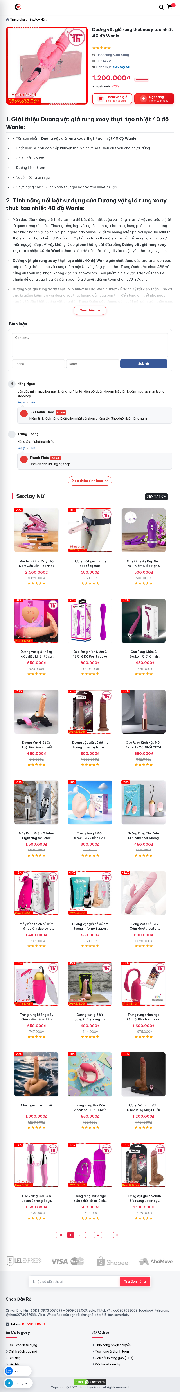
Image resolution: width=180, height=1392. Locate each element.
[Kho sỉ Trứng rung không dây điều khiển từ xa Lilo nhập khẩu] (36, 984)
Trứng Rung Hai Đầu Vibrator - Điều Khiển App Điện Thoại (90, 1110)
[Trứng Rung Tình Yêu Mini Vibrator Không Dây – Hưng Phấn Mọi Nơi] (144, 802)
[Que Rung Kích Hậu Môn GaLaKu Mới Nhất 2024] (144, 712)
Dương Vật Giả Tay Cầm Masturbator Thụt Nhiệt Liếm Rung (143, 928)
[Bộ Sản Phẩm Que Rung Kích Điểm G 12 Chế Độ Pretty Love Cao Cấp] (90, 621)
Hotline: (27, 1324)
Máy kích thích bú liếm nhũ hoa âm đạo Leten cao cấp (36, 928)
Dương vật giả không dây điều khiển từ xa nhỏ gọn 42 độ (36, 656)
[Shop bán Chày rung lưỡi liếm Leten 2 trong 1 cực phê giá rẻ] (36, 1165)
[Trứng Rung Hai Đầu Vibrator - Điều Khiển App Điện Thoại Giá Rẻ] (90, 1074)
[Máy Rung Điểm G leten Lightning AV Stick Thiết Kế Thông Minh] (36, 802)
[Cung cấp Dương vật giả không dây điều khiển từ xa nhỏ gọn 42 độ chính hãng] (36, 621)
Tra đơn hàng (135, 1281)
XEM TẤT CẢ (156, 497)
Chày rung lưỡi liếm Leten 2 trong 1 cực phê (36, 1200)
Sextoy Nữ (121, 67)
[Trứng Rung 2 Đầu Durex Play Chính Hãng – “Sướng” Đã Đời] (90, 802)
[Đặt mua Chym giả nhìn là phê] (36, 1074)
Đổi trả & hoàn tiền (108, 1364)
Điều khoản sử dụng (23, 1345)
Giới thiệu (15, 1358)
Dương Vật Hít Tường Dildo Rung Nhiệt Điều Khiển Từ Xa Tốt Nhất (143, 1110)
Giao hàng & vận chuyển (113, 1345)
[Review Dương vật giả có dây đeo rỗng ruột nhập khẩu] (90, 530)
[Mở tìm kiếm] (161, 7)
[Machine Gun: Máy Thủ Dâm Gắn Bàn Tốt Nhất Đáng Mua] (36, 530)
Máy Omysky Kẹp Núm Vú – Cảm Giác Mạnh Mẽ (143, 565)
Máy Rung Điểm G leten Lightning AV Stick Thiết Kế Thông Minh (36, 838)
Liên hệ (14, 1364)
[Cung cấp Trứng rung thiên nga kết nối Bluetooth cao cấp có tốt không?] (144, 984)
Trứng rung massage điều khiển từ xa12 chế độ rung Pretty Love (90, 1200)
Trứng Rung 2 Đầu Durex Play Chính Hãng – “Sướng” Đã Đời (90, 838)
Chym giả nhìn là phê (36, 1105)
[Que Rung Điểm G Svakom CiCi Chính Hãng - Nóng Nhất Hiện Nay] (144, 621)
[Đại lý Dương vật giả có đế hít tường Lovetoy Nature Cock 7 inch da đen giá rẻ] (90, 712)
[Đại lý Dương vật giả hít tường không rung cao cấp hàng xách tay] (90, 984)
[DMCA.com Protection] (90, 1382)
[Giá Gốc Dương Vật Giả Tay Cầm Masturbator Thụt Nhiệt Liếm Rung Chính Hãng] (144, 893)
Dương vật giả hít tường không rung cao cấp (90, 1019)
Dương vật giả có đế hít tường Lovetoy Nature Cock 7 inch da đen (90, 747)
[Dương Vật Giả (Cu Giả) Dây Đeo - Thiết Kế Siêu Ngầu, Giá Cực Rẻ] (36, 712)
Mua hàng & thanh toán (112, 1351)
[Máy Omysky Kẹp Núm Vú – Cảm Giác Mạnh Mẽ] (144, 530)
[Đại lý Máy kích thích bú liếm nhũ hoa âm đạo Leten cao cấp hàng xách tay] (36, 893)
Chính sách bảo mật (23, 1351)
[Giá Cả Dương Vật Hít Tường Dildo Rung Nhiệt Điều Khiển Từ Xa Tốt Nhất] (144, 1074)
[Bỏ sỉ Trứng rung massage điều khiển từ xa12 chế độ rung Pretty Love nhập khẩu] (90, 1165)
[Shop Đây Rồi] (20, 7)
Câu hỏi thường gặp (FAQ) (114, 1358)
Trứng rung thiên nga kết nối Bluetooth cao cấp (143, 1019)
